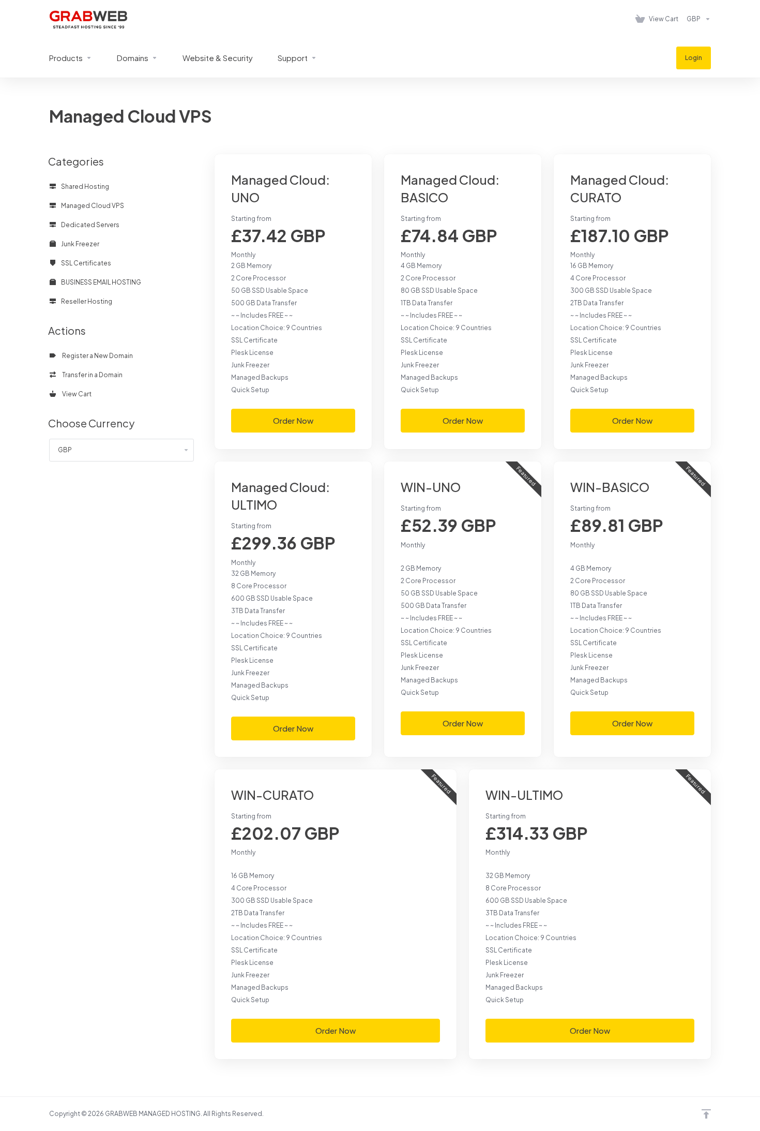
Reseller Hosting (86, 301)
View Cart (76, 394)
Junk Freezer (79, 244)
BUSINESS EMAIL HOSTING (100, 282)
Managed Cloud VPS (92, 206)
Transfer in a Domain (91, 375)
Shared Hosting (84, 186)
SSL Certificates (85, 263)
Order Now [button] (293, 420)
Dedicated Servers (89, 225)
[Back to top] (706, 1114)
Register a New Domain (96, 356)
